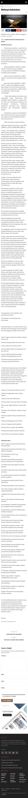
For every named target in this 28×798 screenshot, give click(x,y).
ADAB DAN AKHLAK (3, 774)
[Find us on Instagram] (9, 752)
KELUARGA (4, 781)
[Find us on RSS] (16, 752)
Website (3, 687)
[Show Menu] (2, 2)
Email (3, 681)
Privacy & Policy (16, 788)
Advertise (7, 788)
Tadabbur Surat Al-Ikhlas (7, 762)
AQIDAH (3, 777)
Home (2, 6)
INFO (2, 779)
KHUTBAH (12, 773)
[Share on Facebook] (8, 30)
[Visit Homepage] (14, 2)
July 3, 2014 (4, 12)
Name (3, 674)
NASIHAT (12, 778)
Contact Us (4, 790)
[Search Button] (26, 2)
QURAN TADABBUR (13, 781)
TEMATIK (21, 777)
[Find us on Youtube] (13, 752)
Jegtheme (4, 794)
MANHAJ (12, 776)
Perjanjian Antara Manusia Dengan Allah (10, 760)
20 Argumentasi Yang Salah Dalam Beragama (11, 767)
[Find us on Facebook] (2, 752)
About (2, 788)
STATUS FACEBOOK (22, 774)
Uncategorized (22, 779)
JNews (5, 793)
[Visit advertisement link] (14, 716)
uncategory (22, 781)
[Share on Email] (19, 30)
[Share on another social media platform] (24, 30)
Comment (4, 655)
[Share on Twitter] (13, 30)
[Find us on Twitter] (6, 752)
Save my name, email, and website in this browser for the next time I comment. (14, 695)
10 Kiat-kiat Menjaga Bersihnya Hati (9, 765)
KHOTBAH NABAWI (9, 6)
